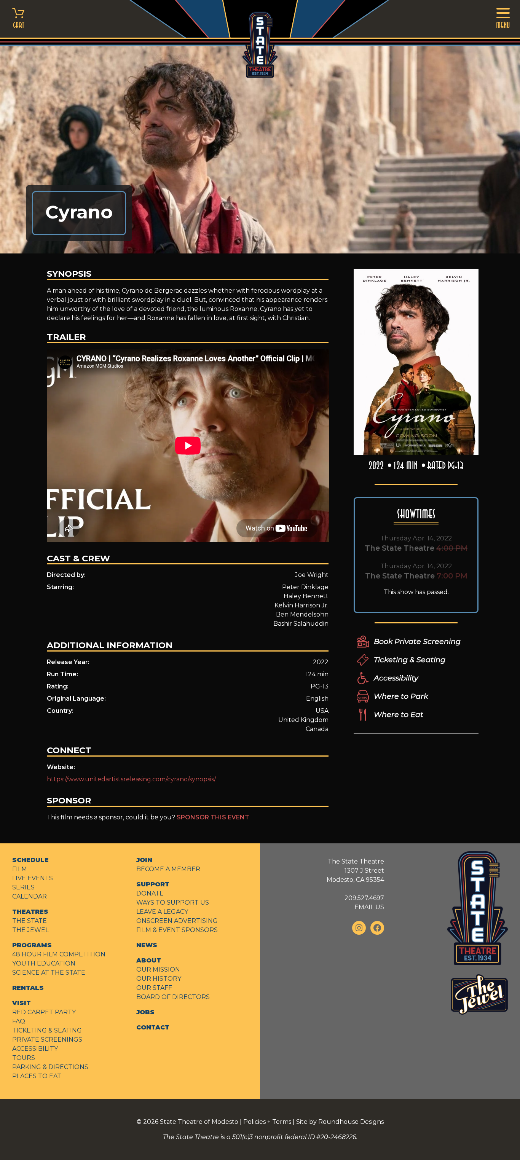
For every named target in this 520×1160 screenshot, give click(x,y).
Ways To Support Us (172, 902)
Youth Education (43, 963)
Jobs (145, 1012)
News (146, 945)
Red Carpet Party (44, 1012)
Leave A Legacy (162, 911)
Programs (32, 945)
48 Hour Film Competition (58, 954)
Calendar (29, 896)
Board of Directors (173, 997)
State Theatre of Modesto (199, 1121)
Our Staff (154, 987)
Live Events (32, 878)
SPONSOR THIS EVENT (213, 817)
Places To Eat (36, 1076)
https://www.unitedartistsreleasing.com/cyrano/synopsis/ (131, 779)
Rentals (28, 987)
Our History (158, 978)
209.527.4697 (364, 898)
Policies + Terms (267, 1121)
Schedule (30, 860)
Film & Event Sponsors (177, 930)
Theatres (30, 911)
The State (29, 920)
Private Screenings (47, 1039)
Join (144, 860)
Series (23, 887)
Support (152, 884)
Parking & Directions (50, 1067)
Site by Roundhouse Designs (340, 1121)
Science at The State (48, 972)
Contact (152, 1027)
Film (19, 869)
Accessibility (396, 677)
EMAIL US (369, 907)
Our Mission (158, 969)
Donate (150, 893)
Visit (21, 1003)
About (148, 960)
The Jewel (30, 930)
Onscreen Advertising (177, 920)
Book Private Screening (417, 641)
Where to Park (401, 696)
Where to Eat (398, 714)
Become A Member (168, 869)
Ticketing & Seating (409, 659)
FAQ (18, 1021)
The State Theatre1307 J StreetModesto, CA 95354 (355, 870)
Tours (23, 1057)
